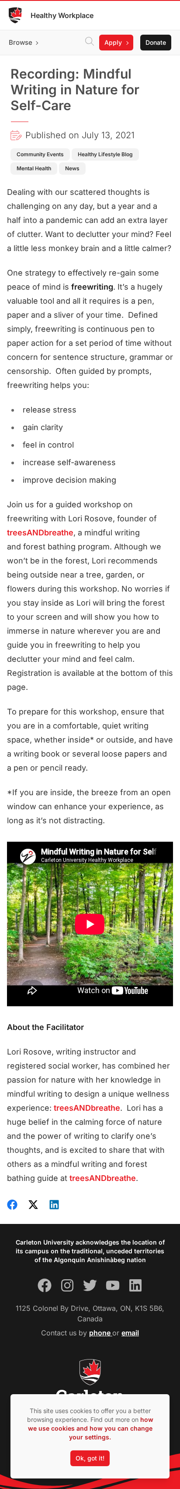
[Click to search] (89, 42)
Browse (20, 42)
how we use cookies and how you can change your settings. (90, 1428)
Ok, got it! (90, 1458)
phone (100, 1332)
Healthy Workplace (62, 15)
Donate (155, 42)
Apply (113, 42)
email (130, 1332)
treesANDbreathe (40, 532)
